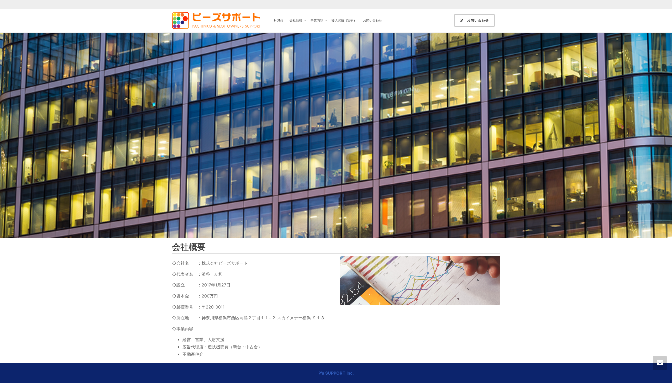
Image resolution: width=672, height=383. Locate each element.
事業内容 (317, 20)
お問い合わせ (372, 20)
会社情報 (296, 20)
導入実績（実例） (344, 20)
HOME (278, 20)
